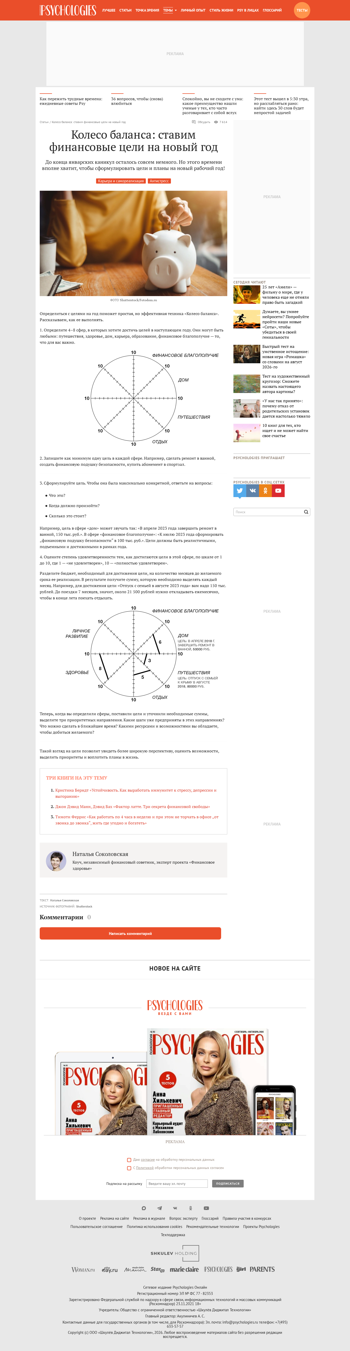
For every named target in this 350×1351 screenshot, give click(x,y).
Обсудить (204, 122)
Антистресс (159, 180)
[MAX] (144, 1208)
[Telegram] (159, 1208)
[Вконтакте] (175, 1208)
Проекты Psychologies (261, 1226)
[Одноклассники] (191, 1208)
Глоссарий (272, 10)
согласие (148, 1159)
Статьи (125, 10)
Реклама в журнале (149, 1218)
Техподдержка (173, 1234)
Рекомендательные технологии (212, 1226)
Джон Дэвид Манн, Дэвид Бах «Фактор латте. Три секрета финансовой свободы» (132, 806)
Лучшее (108, 10)
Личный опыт (193, 10)
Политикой (145, 1167)
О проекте (87, 1218)
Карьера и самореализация (121, 180)
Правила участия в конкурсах (247, 1218)
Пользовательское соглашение (96, 1226)
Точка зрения (147, 10)
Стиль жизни (221, 10)
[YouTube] (206, 1208)
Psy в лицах (248, 10)
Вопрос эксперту (183, 1218)
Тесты (302, 10)
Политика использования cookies (154, 1226)
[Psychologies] (68, 10)
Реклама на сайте (114, 1218)
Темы (168, 10)
